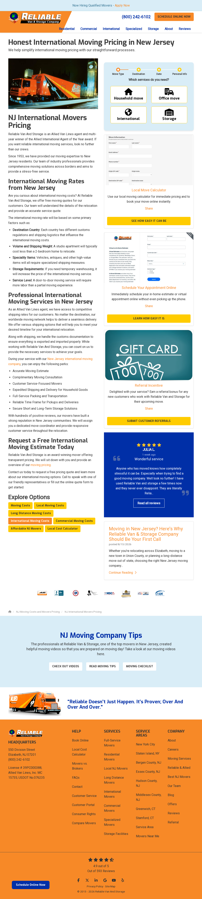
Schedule (174, 17)
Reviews (174, 813)
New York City (145, 744)
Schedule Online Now (30, 885)
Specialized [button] (134, 29)
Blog (171, 795)
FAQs (75, 777)
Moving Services (179, 758)
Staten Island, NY (147, 753)
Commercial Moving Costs (74, 521)
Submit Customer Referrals (149, 421)
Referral (173, 822)
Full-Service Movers (112, 743)
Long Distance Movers (114, 780)
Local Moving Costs (50, 505)
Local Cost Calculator (63, 529)
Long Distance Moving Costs (31, 513)
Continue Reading (121, 572)
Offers (172, 804)
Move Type (118, 74)
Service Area (144, 827)
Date (159, 74)
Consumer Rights (84, 814)
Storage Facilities (116, 834)
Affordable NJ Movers (26, 529)
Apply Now (122, 5)
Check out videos (65, 666)
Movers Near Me (147, 836)
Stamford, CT (145, 818)
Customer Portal (83, 805)
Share (149, 208)
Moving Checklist (139, 666)
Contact (77, 787)
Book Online (80, 740)
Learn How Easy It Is (149, 318)
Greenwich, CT (145, 809)
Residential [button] (67, 29)
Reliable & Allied (179, 768)
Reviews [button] (185, 29)
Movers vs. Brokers (79, 766)
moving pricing (41, 465)
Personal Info (179, 74)
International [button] (111, 29)
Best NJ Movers (179, 777)
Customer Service (84, 796)
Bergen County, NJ (148, 762)
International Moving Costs (30, 521)
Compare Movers (84, 823)
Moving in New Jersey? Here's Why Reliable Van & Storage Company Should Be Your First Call (146, 534)
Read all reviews (148, 503)
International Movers (112, 794)
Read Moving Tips (102, 666)
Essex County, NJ (148, 772)
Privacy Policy (95, 886)
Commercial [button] (88, 29)
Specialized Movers (112, 822)
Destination (138, 74)
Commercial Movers (112, 808)
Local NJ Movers (116, 768)
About (172, 740)
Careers (173, 749)
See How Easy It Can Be (148, 221)
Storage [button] (153, 29)
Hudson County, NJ (146, 783)
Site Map (110, 886)
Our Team (174, 786)
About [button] (169, 29)
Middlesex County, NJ (148, 797)
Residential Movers (112, 757)
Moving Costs (20, 505)
